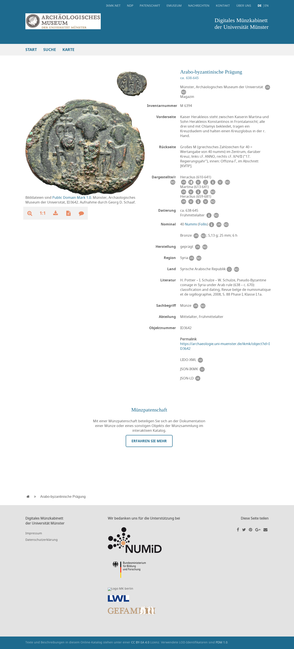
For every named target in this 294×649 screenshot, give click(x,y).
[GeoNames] (229, 269)
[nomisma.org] (267, 87)
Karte (68, 49)
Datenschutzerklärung (41, 540)
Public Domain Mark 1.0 (71, 197)
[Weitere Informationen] (211, 224)
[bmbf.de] (147, 570)
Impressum (33, 533)
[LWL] (147, 598)
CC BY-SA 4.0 (140, 642)
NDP (130, 5)
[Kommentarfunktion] (81, 213)
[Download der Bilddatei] (55, 213)
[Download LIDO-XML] (200, 359)
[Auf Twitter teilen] (244, 529)
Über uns (243, 5)
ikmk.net (113, 5)
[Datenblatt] (68, 213)
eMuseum (174, 5)
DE (260, 5)
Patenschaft (150, 5)
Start (31, 49)
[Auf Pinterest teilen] (250, 529)
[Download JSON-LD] (198, 378)
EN (267, 5)
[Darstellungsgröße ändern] (29, 213)
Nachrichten (198, 5)
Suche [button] (49, 49)
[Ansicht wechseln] (132, 83)
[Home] (85, 21)
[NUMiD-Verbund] (147, 540)
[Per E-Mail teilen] (265, 529)
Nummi (191, 224)
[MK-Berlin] (147, 589)
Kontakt (223, 5)
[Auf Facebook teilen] (238, 529)
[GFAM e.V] (147, 610)
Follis (203, 224)
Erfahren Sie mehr (149, 441)
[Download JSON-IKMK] (202, 369)
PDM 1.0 (221, 642)
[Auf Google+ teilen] (257, 529)
